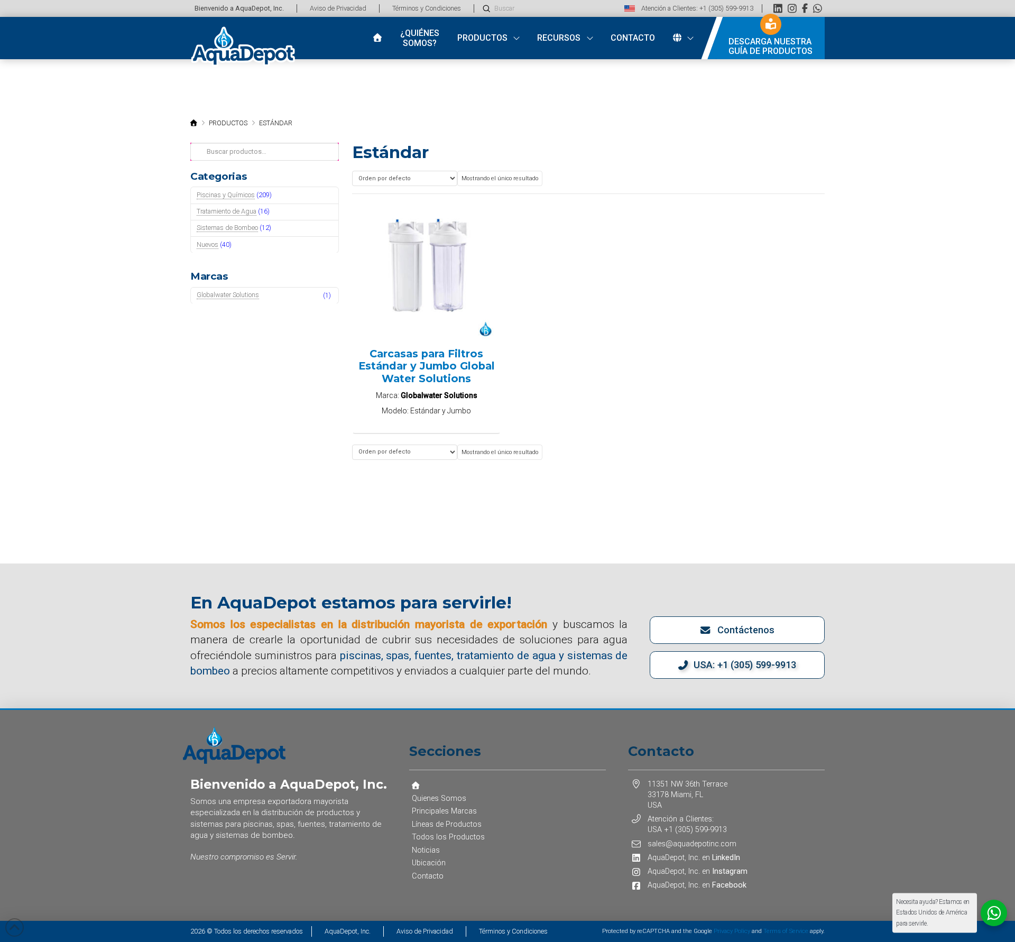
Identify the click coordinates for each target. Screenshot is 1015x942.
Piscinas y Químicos (226, 195)
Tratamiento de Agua (226, 211)
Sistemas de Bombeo (227, 228)
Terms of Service (785, 931)
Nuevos (207, 244)
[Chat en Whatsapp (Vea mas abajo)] (817, 8)
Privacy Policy (732, 931)
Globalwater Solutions (228, 295)
